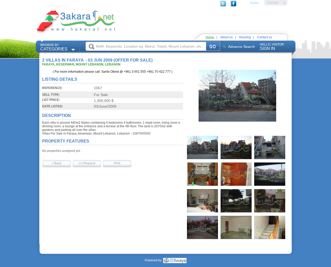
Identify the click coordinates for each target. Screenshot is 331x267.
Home (210, 37)
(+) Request (87, 163)
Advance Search (241, 46)
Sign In (272, 47)
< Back (56, 163)
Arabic (254, 3)
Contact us (264, 37)
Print (117, 163)
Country (271, 3)
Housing (245, 37)
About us (226, 37)
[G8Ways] (174, 260)
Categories (53, 47)
